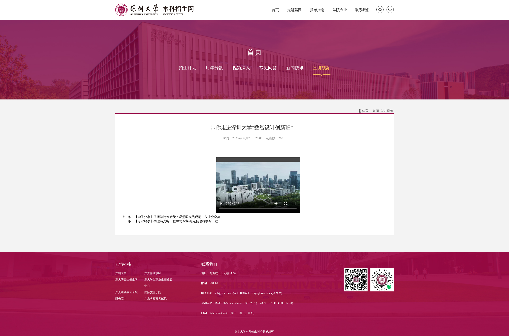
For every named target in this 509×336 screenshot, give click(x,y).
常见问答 (268, 67)
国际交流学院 (152, 292)
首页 (275, 10)
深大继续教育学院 (126, 292)
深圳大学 (120, 273)
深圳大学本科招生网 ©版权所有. (255, 331)
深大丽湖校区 (152, 273)
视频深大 (241, 67)
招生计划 (187, 67)
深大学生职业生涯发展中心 (158, 282)
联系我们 (362, 10)
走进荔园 (294, 10)
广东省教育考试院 (155, 298)
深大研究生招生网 (126, 279)
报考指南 (317, 10)
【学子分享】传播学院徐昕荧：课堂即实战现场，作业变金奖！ (178, 217)
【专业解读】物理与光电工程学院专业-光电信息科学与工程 (176, 221)
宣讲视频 (321, 67)
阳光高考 (120, 298)
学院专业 (340, 10)
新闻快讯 (295, 67)
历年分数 (214, 67)
